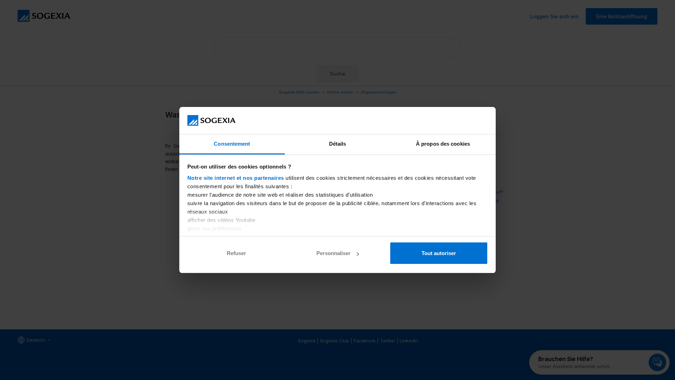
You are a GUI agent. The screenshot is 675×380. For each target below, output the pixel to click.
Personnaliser (333, 253)
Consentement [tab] (232, 144)
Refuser (236, 253)
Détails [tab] (337, 144)
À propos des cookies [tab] (443, 144)
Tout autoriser (439, 253)
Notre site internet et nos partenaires (235, 178)
